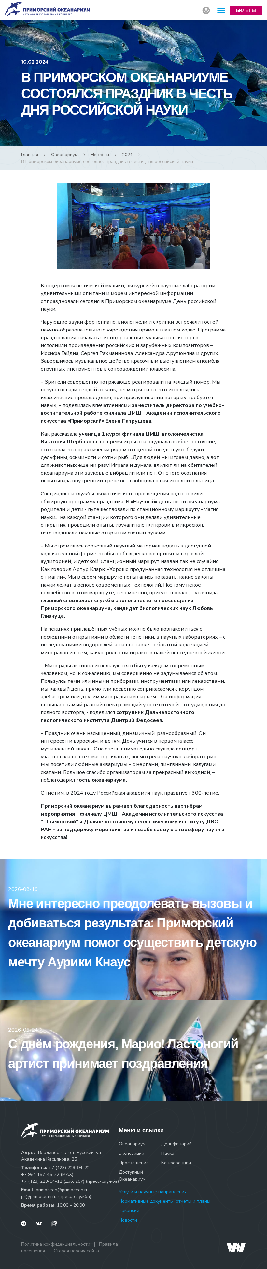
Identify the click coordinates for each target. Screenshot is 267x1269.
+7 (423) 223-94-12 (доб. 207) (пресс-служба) (70, 1181)
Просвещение (134, 1163)
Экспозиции (131, 1153)
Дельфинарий (176, 1144)
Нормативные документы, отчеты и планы (164, 1201)
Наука (167, 1153)
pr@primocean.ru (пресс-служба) (56, 1197)
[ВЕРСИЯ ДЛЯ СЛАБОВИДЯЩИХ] (206, 10)
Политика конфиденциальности (55, 1244)
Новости (100, 155)
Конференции (176, 1163)
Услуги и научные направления (153, 1192)
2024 (127, 155)
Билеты (246, 10)
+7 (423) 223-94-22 (69, 1168)
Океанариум (64, 155)
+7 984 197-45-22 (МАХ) (47, 1174)
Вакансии (129, 1211)
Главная (29, 155)
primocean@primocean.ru (62, 1190)
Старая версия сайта (76, 1251)
